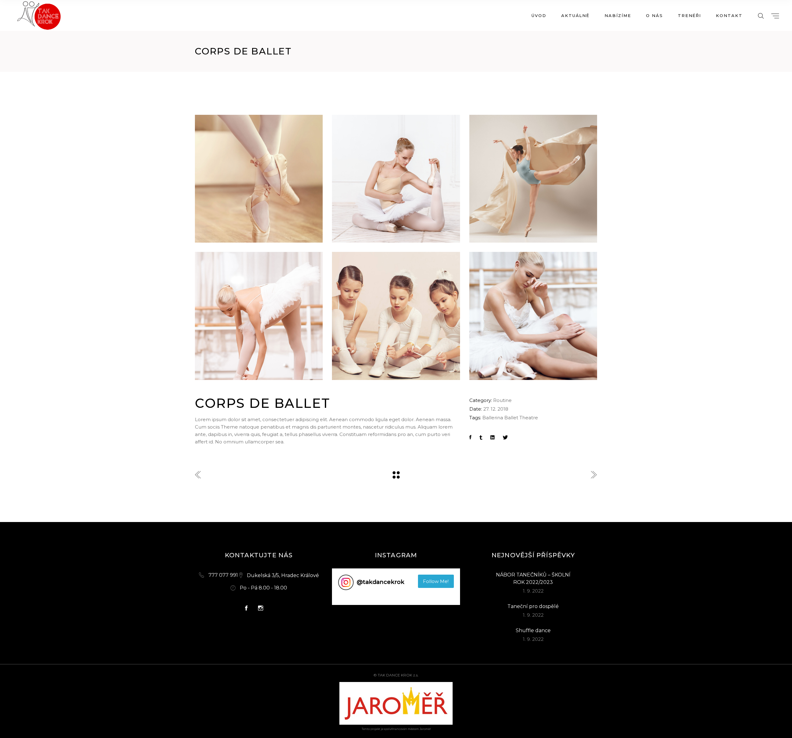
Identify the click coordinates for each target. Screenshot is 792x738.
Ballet (511, 418)
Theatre (528, 418)
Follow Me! (436, 581)
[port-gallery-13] (396, 316)
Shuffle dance (533, 630)
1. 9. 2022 (533, 591)
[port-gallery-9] (259, 179)
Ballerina (492, 418)
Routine (502, 400)
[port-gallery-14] (533, 316)
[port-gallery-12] (259, 316)
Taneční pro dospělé (533, 606)
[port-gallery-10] (396, 179)
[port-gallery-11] (533, 179)
